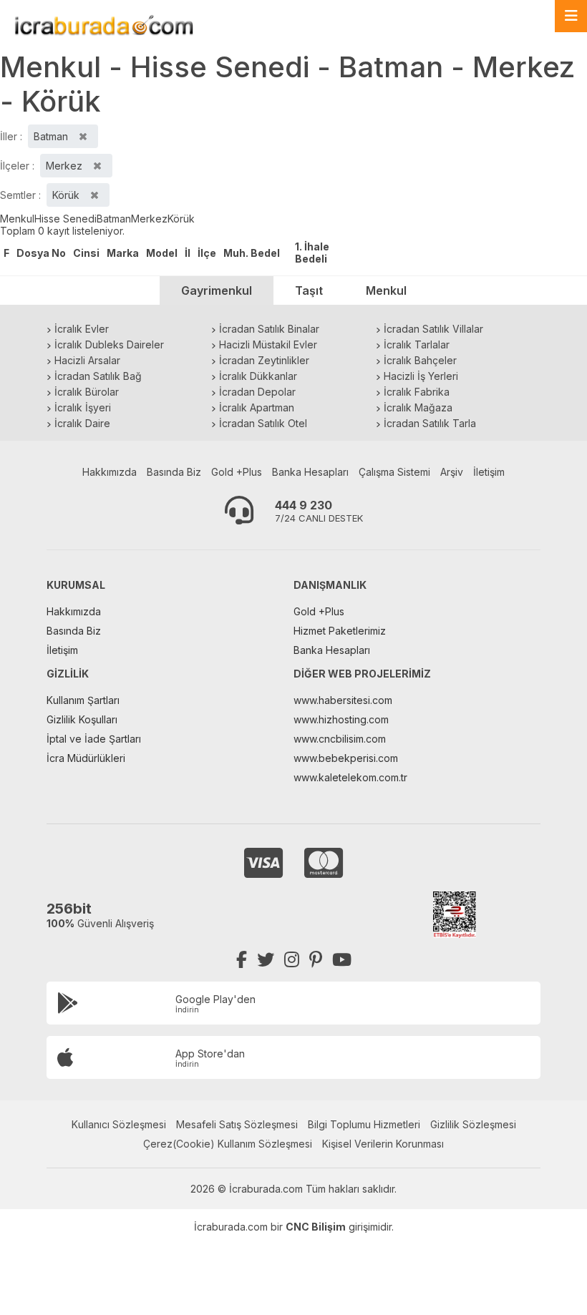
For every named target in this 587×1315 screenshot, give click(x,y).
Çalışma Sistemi (394, 472)
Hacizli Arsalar (87, 360)
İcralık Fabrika (417, 392)
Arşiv (451, 472)
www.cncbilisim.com (340, 739)
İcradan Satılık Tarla (430, 423)
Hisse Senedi (65, 218)
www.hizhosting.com (341, 719)
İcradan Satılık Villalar (433, 329)
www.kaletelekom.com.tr (350, 777)
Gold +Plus (236, 472)
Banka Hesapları (310, 472)
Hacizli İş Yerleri (421, 376)
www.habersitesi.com (343, 700)
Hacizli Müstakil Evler (268, 344)
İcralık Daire (82, 423)
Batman (114, 218)
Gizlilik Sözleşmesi (473, 1124)
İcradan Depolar (257, 392)
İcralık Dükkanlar (258, 376)
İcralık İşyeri (82, 407)
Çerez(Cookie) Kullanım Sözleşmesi (227, 1144)
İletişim (489, 472)
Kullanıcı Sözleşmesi (119, 1124)
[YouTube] (341, 959)
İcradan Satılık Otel (263, 423)
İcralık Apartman (256, 407)
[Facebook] (241, 959)
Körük (181, 218)
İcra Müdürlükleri (86, 758)
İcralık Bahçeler (420, 360)
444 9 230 (303, 505)
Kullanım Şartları (83, 700)
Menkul (17, 218)
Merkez (149, 218)
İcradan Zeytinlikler (264, 360)
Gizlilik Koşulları (82, 719)
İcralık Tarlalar (417, 344)
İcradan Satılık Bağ (98, 376)
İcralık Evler (81, 329)
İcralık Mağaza (418, 407)
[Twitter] (265, 959)
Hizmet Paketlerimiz (340, 631)
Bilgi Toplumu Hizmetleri (364, 1124)
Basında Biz (174, 472)
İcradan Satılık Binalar (269, 329)
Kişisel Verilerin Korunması (383, 1144)
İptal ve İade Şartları (94, 739)
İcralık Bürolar (86, 392)
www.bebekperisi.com (346, 758)
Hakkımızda (109, 472)
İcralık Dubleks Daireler (109, 344)
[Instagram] (291, 959)
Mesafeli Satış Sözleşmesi (237, 1124)
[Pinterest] (315, 959)
